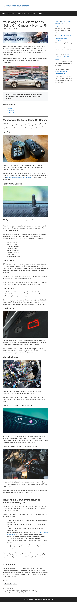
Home (3, 13)
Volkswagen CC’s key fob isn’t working (18, 177)
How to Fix (10, 110)
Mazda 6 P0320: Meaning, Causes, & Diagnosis (63, 24)
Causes (9, 108)
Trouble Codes (32, 13)
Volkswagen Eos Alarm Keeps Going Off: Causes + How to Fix (21, 592)
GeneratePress (49, 599)
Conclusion (10, 112)
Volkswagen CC (9, 588)
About (40, 13)
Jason (57, 21)
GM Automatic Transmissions (15, 13)
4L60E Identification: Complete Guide (62, 57)
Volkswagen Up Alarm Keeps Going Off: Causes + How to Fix (21, 590)
